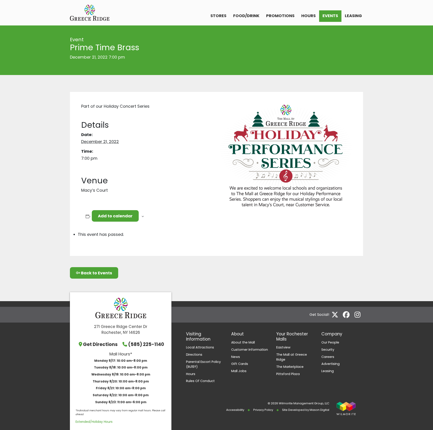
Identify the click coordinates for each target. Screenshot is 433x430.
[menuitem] (218, 16)
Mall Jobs (238, 371)
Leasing (353, 15)
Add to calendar (115, 216)
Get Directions (100, 344)
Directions (194, 354)
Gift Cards (239, 364)
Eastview (283, 347)
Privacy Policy (263, 410)
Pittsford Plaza (288, 374)
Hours (308, 15)
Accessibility (235, 410)
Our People (330, 342)
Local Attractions (200, 347)
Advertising (330, 364)
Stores (218, 15)
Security (327, 349)
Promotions (280, 15)
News (235, 357)
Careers (327, 357)
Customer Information (249, 349)
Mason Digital (319, 410)
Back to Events (96, 273)
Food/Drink (246, 15)
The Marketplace (290, 366)
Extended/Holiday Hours (94, 422)
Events (330, 15)
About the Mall (243, 342)
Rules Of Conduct (200, 381)
